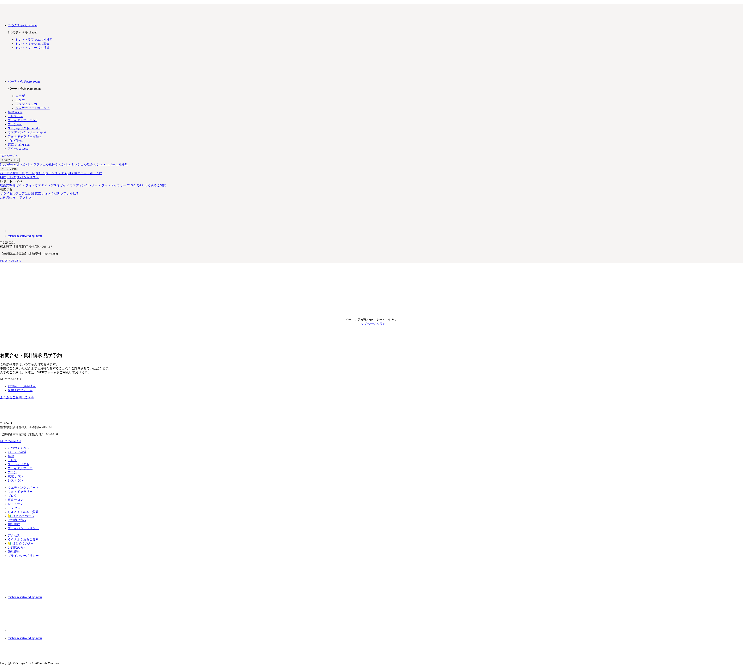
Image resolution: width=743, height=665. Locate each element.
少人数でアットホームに (85, 173)
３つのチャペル (18, 448)
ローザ (30, 173)
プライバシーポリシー (23, 528)
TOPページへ (9, 155)
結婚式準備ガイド (12, 185)
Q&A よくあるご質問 (151, 185)
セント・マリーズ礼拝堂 (111, 164)
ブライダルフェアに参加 (17, 193)
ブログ (131, 185)
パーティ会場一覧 (12, 173)
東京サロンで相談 (47, 193)
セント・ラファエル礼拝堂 (39, 164)
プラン (12, 472)
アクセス (25, 197)
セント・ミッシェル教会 (76, 164)
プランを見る (69, 193)
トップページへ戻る (371, 323)
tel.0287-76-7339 (10, 260)
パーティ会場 (9, 168)
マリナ (40, 173)
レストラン (15, 480)
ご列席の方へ (9, 197)
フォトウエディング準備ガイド (47, 185)
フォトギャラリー (113, 185)
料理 (3, 177)
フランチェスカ (56, 173)
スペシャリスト (28, 177)
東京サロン (15, 476)
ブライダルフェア (20, 468)
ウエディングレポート (85, 185)
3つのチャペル (10, 160)
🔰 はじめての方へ (21, 516)
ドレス (11, 177)
